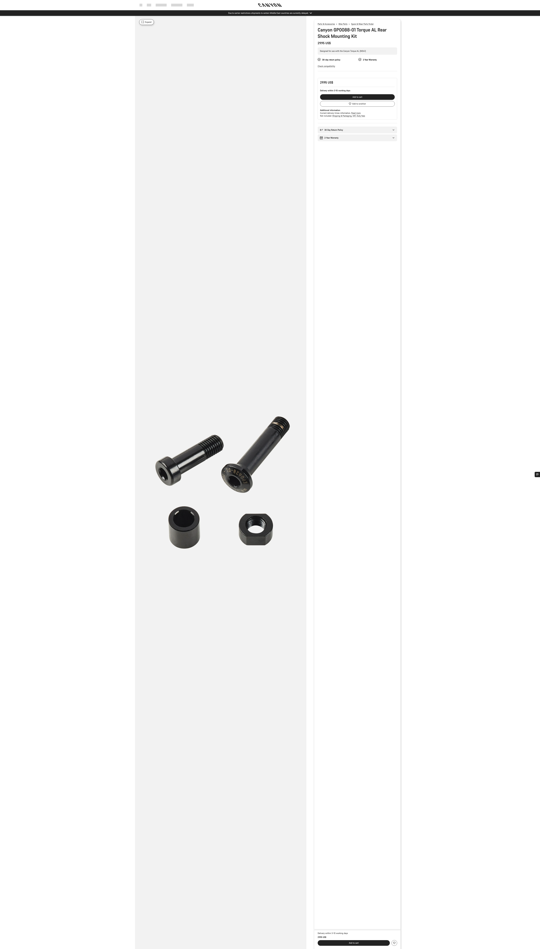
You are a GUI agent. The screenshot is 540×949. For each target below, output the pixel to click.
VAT (354, 115)
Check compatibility (326, 66)
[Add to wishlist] (394, 943)
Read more (356, 113)
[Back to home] (270, 5)
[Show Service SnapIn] (537, 474)
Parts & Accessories (326, 24)
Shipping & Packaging (342, 115)
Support (190, 5)
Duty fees (361, 115)
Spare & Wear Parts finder (362, 24)
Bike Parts (343, 24)
